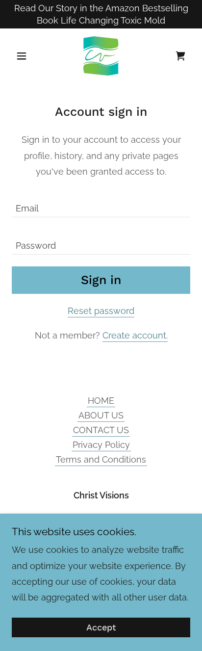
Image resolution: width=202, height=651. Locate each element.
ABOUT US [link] (101, 415)
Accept (101, 628)
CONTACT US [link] (101, 430)
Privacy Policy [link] (101, 445)
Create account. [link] (135, 335)
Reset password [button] (101, 311)
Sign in (101, 280)
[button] (25, 56)
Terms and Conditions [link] (101, 459)
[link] (101, 56)
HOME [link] (101, 400)
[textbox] (101, 204)
